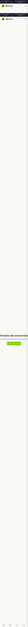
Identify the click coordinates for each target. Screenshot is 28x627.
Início (4, 625)
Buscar (17, 625)
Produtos (10, 625)
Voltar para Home (14, 343)
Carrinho (23, 625)
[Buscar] (25, 5)
